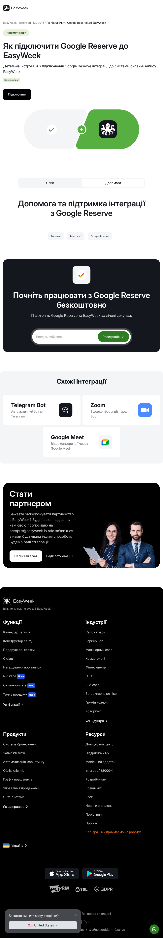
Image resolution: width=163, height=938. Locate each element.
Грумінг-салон (96, 702)
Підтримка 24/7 (97, 753)
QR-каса (13, 676)
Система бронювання (19, 744)
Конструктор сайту (17, 641)
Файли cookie (99, 930)
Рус (86, 922)
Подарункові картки (19, 650)
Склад (8, 658)
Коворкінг (93, 711)
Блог (89, 797)
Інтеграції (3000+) (31, 22)
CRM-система (13, 797)
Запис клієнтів (14, 753)
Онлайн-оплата (18, 685)
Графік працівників (17, 779)
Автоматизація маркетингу (24, 762)
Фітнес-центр (95, 667)
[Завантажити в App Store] (62, 873)
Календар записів (16, 632)
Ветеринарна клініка (101, 694)
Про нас (91, 823)
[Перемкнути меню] (157, 8)
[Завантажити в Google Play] (100, 873)
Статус (119, 930)
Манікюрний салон (99, 650)
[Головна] (15, 8)
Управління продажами (21, 788)
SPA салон (93, 685)
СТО (88, 676)
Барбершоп (94, 641)
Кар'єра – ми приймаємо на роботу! (113, 832)
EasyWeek (10, 22)
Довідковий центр (99, 744)
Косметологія (96, 658)
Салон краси (95, 632)
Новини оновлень (99, 806)
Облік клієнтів (13, 771)
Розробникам (95, 779)
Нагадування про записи (22, 667)
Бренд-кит (93, 788)
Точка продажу (19, 694)
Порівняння (94, 814)
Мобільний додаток (100, 762)
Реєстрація (111, 337)
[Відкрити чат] (154, 929)
